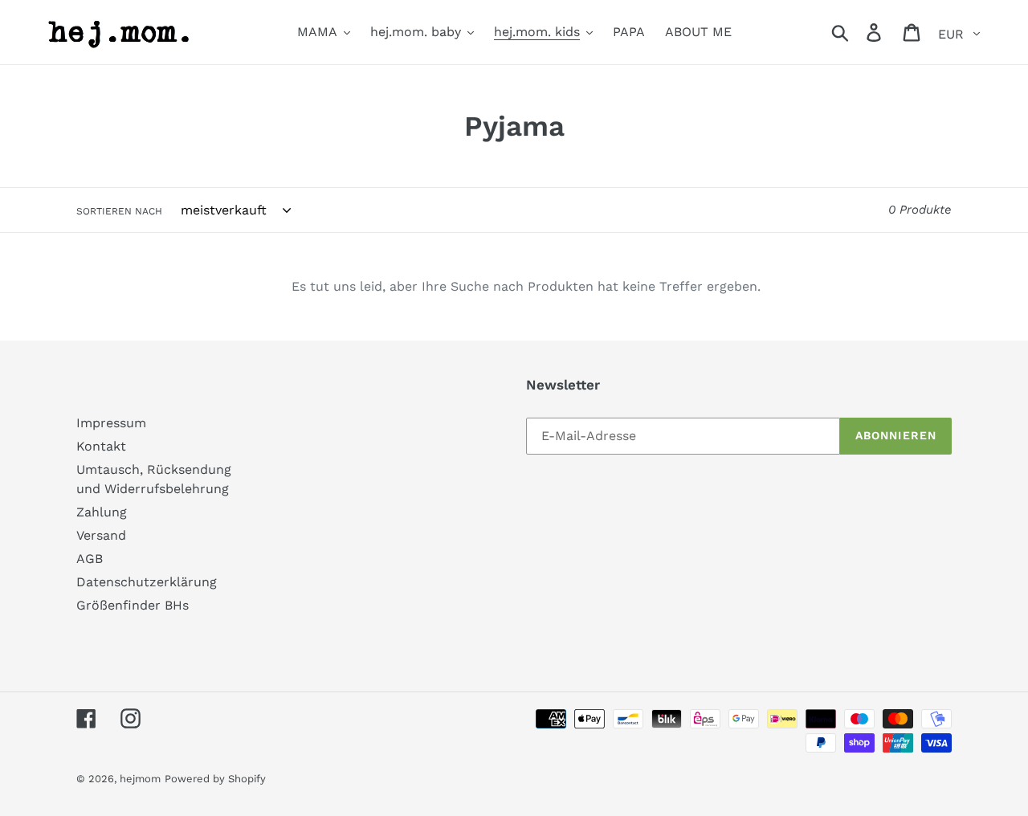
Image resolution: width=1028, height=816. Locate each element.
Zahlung (101, 512)
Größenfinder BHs (132, 605)
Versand (101, 535)
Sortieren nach (119, 211)
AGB (89, 558)
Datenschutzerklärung (146, 582)
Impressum (111, 422)
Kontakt (101, 446)
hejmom (140, 779)
